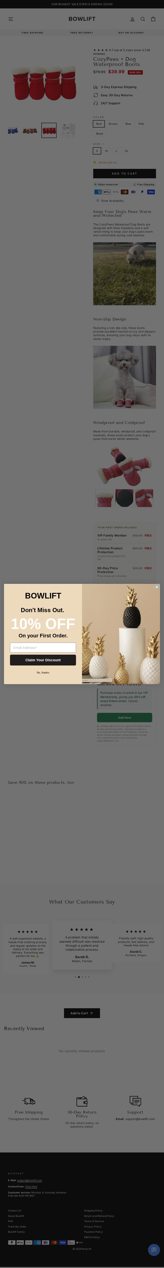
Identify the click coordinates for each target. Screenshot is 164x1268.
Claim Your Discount (43, 660)
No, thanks (43, 672)
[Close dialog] (156, 586)
